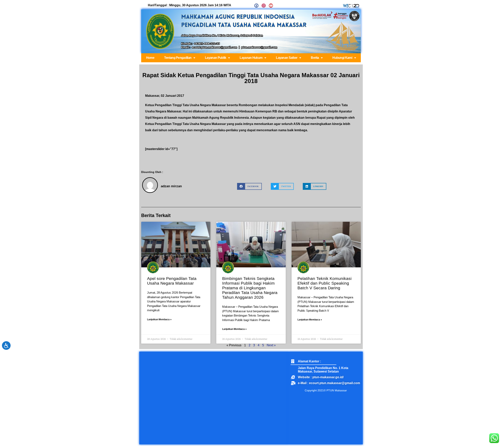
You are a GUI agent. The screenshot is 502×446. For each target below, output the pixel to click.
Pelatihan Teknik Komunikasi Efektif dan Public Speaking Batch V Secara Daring (324, 283)
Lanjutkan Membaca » (159, 319)
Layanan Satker (286, 57)
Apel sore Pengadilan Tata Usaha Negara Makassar (171, 280)
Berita (315, 57)
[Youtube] (271, 6)
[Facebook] (256, 6)
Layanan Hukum (251, 57)
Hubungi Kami (342, 57)
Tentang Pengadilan (177, 57)
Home (150, 57)
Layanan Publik (215, 57)
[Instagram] (264, 6)
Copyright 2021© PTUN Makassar (326, 390)
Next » (271, 345)
